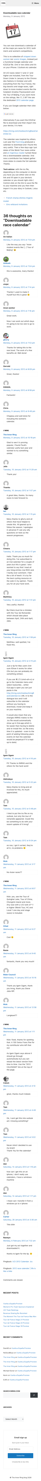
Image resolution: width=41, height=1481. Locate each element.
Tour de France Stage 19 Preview (16, 1326)
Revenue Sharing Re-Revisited (15, 1313)
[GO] (34, 1395)
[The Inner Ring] (3, 3)
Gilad (5, 926)
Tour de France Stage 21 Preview (16, 1320)
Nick (5, 861)
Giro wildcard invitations (17, 204)
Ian (4, 511)
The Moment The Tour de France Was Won (19, 1316)
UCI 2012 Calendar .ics (22, 1261)
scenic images (20, 59)
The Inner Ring (10, 435)
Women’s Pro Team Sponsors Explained (18, 1307)
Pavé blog (19, 142)
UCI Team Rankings (10, 1310)
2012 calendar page (25, 100)
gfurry (6, 340)
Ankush (6, 263)
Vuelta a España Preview (12, 1304)
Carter (6, 1217)
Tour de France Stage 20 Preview (16, 1323)
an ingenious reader (16, 153)
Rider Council (9, 975)
